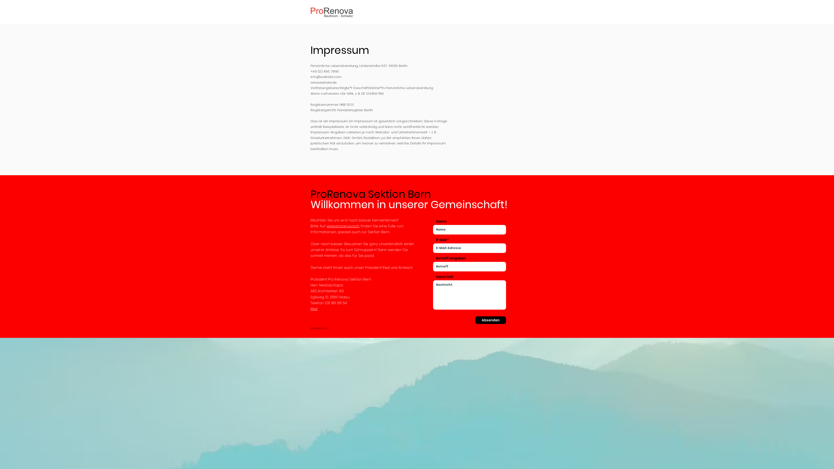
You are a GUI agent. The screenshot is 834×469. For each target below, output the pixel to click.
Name (441, 221)
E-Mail (441, 239)
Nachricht (444, 276)
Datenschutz (319, 328)
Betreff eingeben (451, 258)
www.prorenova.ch (343, 226)
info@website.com (326, 76)
